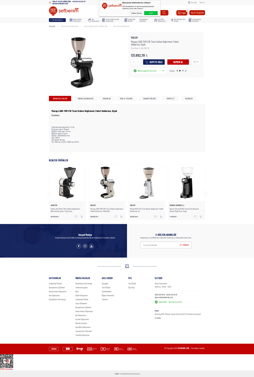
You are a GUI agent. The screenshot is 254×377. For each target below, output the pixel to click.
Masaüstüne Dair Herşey (179, 20)
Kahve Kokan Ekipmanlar (77, 20)
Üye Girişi (194, 2)
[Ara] (164, 12)
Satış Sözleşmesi (81, 303)
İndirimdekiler (107, 291)
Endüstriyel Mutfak (131, 20)
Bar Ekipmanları (95, 20)
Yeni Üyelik (132, 283)
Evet (151, 13)
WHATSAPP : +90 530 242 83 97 (170, 302)
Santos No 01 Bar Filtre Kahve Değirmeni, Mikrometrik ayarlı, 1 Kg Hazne (65, 210)
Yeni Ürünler (106, 287)
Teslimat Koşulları (81, 287)
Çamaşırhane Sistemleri (196, 20)
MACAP (93, 205)
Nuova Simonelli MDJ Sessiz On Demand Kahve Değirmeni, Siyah (184, 210)
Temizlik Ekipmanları (82, 335)
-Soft (116, 374)
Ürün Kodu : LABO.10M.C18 (140, 48)
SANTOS (54, 205)
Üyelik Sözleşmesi (81, 295)
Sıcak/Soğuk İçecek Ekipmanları (112, 20)
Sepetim (105, 299)
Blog (76, 291)
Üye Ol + (202, 2)
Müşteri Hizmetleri (108, 295)
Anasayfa (105, 283)
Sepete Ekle (156, 62)
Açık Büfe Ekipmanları (162, 20)
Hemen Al (178, 62)
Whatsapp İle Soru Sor (147, 70)
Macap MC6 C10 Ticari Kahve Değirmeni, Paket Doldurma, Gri (146, 210)
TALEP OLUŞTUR (197, 12)
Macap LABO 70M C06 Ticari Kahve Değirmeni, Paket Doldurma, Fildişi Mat (106, 210)
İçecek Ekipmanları (82, 319)
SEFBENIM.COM (183, 348)
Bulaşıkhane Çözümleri (144, 20)
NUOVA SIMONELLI (177, 205)
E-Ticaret (121, 374)
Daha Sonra (136, 13)
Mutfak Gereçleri (81, 323)
